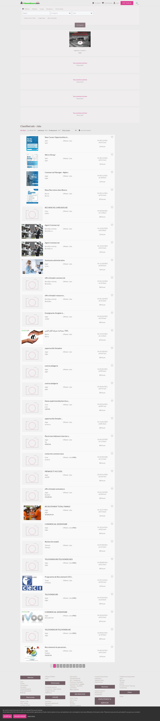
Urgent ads (41, 18)
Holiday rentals (25, 705)
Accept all (7, 716)
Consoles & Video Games (53, 689)
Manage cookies (19, 716)
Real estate (30, 697)
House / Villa (24, 701)
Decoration (73, 676)
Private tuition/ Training (127, 686)
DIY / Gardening (75, 680)
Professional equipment (127, 676)
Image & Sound (50, 691)
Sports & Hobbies (75, 706)
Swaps (42, 9)
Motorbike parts (25, 689)
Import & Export (100, 691)
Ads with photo (52, 18)
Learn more (31, 716)
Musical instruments (101, 676)
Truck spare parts (25, 691)
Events (122, 684)
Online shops (59, 9)
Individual (41, 130)
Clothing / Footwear (76, 682)
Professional (53, 130)
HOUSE (55, 697)
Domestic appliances (51, 703)
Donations (49, 9)
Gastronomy (99, 682)
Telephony (48, 693)
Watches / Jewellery (76, 686)
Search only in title (29, 18)
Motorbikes (24, 685)
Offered (26, 9)
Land (46, 678)
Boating (22, 693)
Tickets (122, 682)
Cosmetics (73, 688)
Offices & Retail (50, 676)
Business (105, 687)
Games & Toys (99, 680)
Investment (98, 694)
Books (72, 702)
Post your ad (126, 3)
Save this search (86, 130)
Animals (72, 704)
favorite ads (108, 3)
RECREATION (80, 694)
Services (122, 680)
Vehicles (30, 677)
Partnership (98, 693)
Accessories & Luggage (77, 684)
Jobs (121, 678)
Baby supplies (74, 689)
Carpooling (123, 688)
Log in (117, 3)
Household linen (75, 678)
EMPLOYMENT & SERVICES (104, 701)
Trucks (22, 683)
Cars (21, 681)
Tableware (48, 705)
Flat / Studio (24, 703)
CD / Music (73, 700)
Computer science (51, 687)
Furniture (48, 701)
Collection (98, 678)
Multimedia (55, 683)
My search (98, 3)
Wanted (34, 9)
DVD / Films (74, 698)
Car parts (23, 687)
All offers (23, 130)
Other (130, 692)
